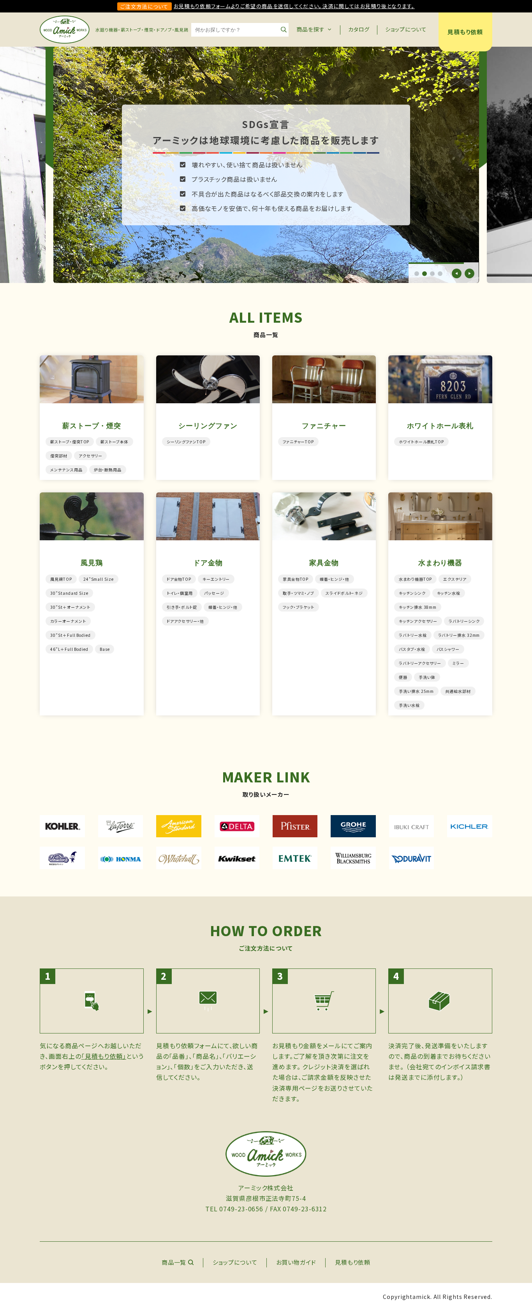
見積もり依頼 (465, 32)
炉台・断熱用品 (108, 470)
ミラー (458, 663)
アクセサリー (90, 456)
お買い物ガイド (296, 1262)
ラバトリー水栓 (412, 635)
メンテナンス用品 (66, 470)
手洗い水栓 (409, 705)
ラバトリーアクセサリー (420, 663)
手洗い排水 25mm (416, 691)
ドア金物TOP (179, 579)
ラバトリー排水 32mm (459, 635)
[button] (416, 273)
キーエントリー (216, 579)
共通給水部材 (457, 691)
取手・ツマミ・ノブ (298, 593)
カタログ (359, 29)
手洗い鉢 (427, 677)
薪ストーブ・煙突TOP (69, 442)
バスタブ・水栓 (412, 649)
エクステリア (454, 579)
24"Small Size (98, 579)
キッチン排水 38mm (418, 607)
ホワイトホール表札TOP (421, 442)
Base (105, 649)
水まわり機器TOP (415, 579)
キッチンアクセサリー (418, 621)
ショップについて (405, 29)
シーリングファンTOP (186, 442)
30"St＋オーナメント (70, 607)
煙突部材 (58, 456)
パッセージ (214, 593)
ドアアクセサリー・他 (185, 621)
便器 (403, 677)
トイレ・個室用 (180, 593)
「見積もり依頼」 (103, 1056)
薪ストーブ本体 (114, 442)
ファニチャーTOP (298, 442)
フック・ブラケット (298, 607)
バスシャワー (448, 649)
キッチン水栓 (448, 593)
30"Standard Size (69, 593)
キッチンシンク (412, 593)
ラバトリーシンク (464, 621)
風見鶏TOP (61, 579)
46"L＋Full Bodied (69, 649)
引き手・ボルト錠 (182, 607)
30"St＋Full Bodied (70, 635)
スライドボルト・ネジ (344, 593)
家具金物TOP (295, 579)
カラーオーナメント (68, 621)
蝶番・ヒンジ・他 (223, 607)
